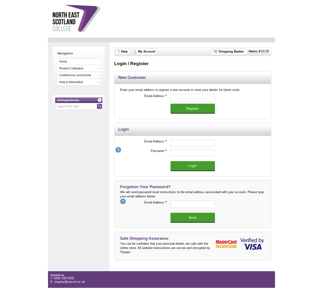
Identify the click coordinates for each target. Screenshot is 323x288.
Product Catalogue (71, 68)
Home (63, 61)
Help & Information (71, 82)
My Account (146, 51)
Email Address (142, 96)
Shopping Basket (231, 51)
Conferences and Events (75, 75)
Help (124, 51)
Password (142, 151)
